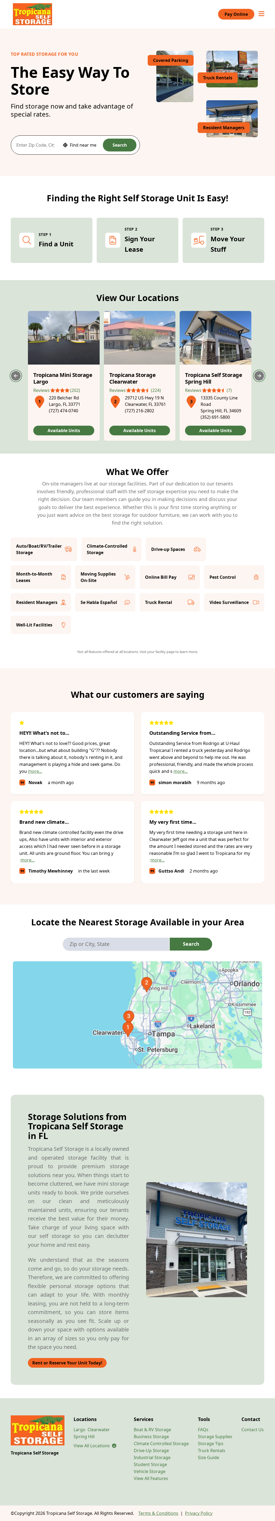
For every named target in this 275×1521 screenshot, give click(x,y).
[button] (39, 401)
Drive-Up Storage (151, 1450)
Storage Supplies (215, 1437)
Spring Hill (84, 1437)
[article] (64, 376)
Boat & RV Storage (152, 1430)
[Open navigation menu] (261, 14)
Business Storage (151, 1437)
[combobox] (35, 145)
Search (120, 145)
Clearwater (99, 1430)
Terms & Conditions (158, 1513)
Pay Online (236, 14)
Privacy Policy (198, 1513)
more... (35, 771)
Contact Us (252, 1430)
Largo (79, 1430)
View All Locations (95, 1445)
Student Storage (150, 1464)
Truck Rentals (211, 1450)
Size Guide (208, 1457)
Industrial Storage (152, 1457)
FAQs (203, 1430)
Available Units (64, 430)
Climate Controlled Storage (161, 1443)
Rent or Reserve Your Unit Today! (67, 1363)
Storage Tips (210, 1443)
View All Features (151, 1478)
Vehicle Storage (149, 1471)
